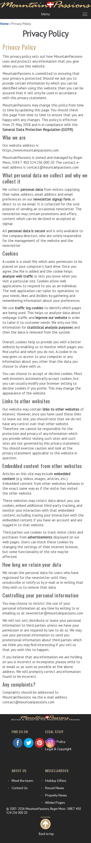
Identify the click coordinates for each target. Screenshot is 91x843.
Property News (56, 780)
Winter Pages (55, 787)
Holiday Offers (55, 765)
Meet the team (22, 765)
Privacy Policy (55, 726)
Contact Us (20, 772)
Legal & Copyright (58, 733)
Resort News (54, 772)
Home (4, 23)
